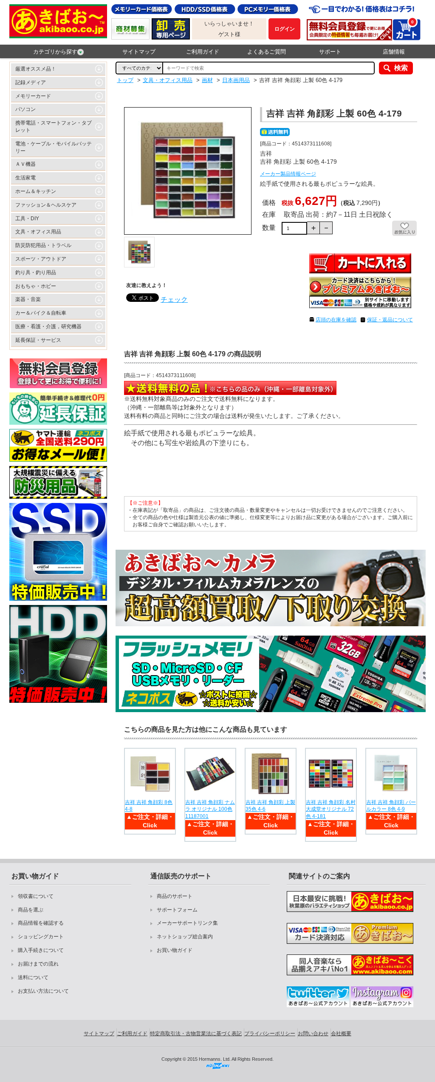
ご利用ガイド (202, 51)
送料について (33, 977)
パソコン (25, 109)
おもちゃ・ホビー (35, 286)
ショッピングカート (41, 937)
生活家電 (25, 178)
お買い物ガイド (174, 950)
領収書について (36, 896)
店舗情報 (394, 51)
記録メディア (30, 82)
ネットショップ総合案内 (185, 937)
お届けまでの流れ (38, 964)
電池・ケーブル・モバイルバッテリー (53, 147)
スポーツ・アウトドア (40, 259)
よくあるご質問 (266, 51)
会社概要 (341, 1033)
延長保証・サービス (38, 340)
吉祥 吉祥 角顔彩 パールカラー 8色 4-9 (391, 805)
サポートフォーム (177, 910)
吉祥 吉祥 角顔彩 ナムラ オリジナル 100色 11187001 (210, 809)
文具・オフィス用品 (38, 232)
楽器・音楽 (28, 299)
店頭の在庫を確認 (336, 320)
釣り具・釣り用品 (35, 272)
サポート (330, 51)
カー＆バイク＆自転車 (40, 313)
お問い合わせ (313, 1033)
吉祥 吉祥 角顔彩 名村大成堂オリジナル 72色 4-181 (331, 809)
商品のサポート (174, 896)
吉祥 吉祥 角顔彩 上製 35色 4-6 (270, 805)
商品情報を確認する (41, 923)
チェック (174, 299)
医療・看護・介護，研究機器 (48, 326)
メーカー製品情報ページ (288, 174)
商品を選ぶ (30, 910)
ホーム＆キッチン (35, 191)
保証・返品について (390, 320)
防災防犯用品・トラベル (43, 245)
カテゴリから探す (55, 51)
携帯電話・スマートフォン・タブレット (53, 126)
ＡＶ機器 (25, 164)
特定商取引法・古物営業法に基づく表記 (196, 1033)
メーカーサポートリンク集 (187, 923)
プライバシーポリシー (269, 1033)
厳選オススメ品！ (35, 69)
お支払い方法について (43, 991)
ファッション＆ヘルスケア (45, 205)
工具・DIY (27, 219)
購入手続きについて (41, 950)
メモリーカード (33, 96)
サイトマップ (138, 51)
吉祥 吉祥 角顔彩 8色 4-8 (148, 805)
